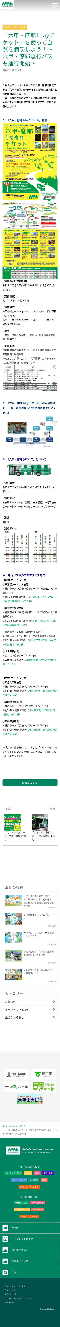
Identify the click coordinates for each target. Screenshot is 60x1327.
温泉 (37, 1173)
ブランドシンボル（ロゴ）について (18, 1298)
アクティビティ (19, 1179)
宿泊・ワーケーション (29, 1186)
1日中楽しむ (37, 1209)
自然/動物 (34, 1179)
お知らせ (10, 1002)
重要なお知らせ (14, 1017)
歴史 (44, 1179)
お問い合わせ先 (11, 1294)
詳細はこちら (30, 782)
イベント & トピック (17, 1009)
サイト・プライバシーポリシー (16, 1286)
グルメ (28, 1173)
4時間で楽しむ (22, 1209)
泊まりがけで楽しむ (29, 1216)
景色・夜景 (48, 1173)
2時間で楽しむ (38, 1202)
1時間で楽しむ (21, 1202)
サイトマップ (10, 1290)
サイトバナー (10, 1302)
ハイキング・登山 (13, 1173)
